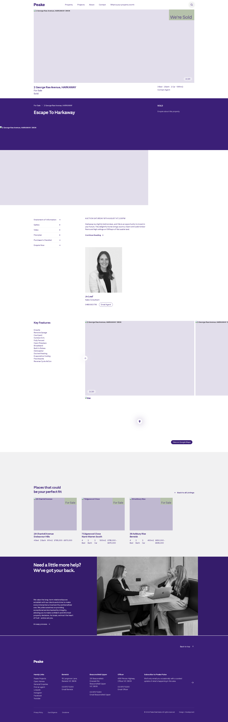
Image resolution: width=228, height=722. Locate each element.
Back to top (185, 646)
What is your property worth (122, 4)
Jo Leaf (89, 296)
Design (181, 712)
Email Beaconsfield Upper (100, 694)
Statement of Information (45, 219)
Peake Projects (40, 678)
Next (85, 358)
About (91, 4)
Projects (81, 4)
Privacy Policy (38, 712)
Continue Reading (93, 235)
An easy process (40, 624)
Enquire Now (39, 245)
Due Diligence (52, 712)
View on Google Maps (182, 442)
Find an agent (39, 687)
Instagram (38, 692)
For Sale (37, 105)
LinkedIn (37, 690)
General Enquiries (41, 684)
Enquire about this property (168, 111)
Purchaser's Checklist (43, 240)
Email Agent (106, 304)
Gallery (37, 225)
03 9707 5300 (68, 687)
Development (189, 712)
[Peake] (47, 5)
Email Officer (123, 689)
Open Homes (39, 681)
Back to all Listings (185, 492)
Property (69, 4)
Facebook (38, 695)
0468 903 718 (91, 304)
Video (36, 230)
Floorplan (38, 235)
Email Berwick (67, 689)
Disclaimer (65, 712)
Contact (102, 4)
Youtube (37, 698)
